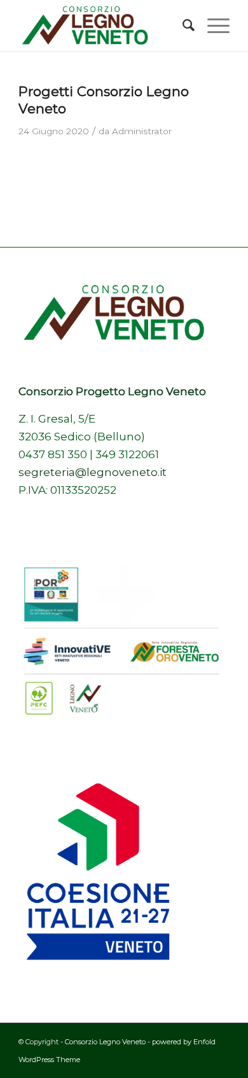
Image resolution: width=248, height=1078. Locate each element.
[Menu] (212, 25)
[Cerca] (182, 25)
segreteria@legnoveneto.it (92, 472)
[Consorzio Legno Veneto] (102, 25)
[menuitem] (182, 25)
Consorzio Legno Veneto (105, 1041)
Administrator (142, 131)
